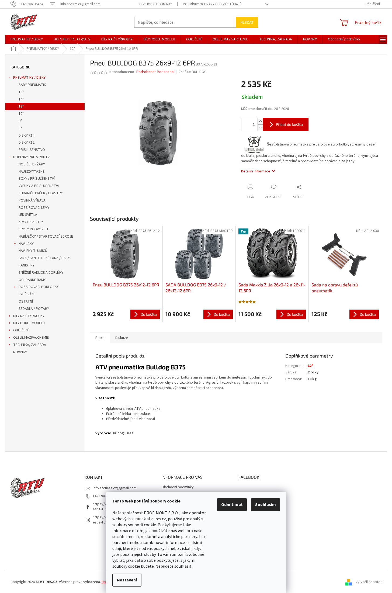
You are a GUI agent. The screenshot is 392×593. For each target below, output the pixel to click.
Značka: (193, 72)
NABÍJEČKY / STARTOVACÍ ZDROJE (46, 236)
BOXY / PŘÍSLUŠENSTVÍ (37, 178)
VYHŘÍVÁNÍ (26, 294)
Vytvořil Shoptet (369, 582)
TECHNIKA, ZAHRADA (29, 345)
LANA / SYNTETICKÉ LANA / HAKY (44, 258)
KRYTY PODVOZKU (33, 229)
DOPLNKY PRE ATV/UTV (31, 157)
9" (20, 121)
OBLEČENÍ (21, 330)
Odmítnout (232, 505)
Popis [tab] (100, 338)
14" (21, 99)
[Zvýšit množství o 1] (260, 121)
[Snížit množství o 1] (260, 127)
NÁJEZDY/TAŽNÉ (31, 171)
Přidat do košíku (289, 124)
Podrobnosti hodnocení (155, 72)
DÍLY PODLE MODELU (29, 323)
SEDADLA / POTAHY (34, 308)
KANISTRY (26, 265)
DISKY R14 (26, 135)
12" (21, 106)
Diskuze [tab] (121, 338)
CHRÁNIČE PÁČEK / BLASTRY (41, 193)
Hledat (247, 22)
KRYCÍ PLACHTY (31, 222)
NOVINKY (20, 352)
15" (21, 92)
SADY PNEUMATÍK (32, 85)
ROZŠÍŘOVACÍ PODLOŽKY (39, 287)
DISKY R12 (26, 142)
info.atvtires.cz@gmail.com (115, 488)
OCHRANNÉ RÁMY (32, 280)
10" (21, 113)
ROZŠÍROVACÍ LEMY (34, 207)
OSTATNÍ (26, 301)
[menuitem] (26, 39)
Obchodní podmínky (155, 4)
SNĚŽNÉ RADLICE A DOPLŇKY (41, 272)
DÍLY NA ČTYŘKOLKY (28, 316)
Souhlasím (265, 505)
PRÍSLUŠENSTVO (32, 149)
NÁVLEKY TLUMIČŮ (33, 251)
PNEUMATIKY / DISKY (29, 77)
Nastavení (127, 580)
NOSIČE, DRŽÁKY (32, 164)
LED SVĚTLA (28, 214)
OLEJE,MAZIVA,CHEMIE (31, 337)
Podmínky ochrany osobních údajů (212, 4)
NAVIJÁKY (26, 244)
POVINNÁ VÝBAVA (32, 200)
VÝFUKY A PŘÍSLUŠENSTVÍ (39, 186)
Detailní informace (255, 171)
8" (20, 128)
